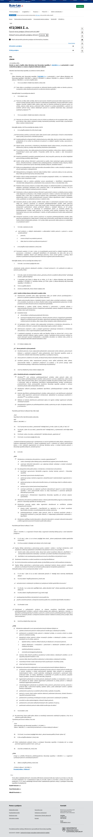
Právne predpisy (13, 12)
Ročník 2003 (54, 19)
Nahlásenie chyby (13, 815)
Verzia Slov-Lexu (38, 810)
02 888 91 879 (63, 816)
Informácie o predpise (15, 46)
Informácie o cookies (14, 818)
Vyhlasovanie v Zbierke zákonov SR (43, 815)
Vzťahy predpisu (14, 50)
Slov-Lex (28, 1)
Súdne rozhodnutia (56, 12)
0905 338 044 (63, 818)
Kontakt (37, 818)
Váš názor (37, 15)
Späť (11, 23)
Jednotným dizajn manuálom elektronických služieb (35, 833)
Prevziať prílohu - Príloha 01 (21, 769)
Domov (10, 19)
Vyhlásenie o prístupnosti (41, 812)
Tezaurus (35, 12)
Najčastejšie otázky (13, 810)
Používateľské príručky (14, 812)
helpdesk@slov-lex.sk (65, 822)
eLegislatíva (25, 12)
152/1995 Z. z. (56, 65)
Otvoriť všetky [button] (71, 43)
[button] (82, 28)
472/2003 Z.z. (61, 19)
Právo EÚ (44, 12)
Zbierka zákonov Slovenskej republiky (23, 19)
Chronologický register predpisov (41, 19)
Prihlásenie (80, 6)
